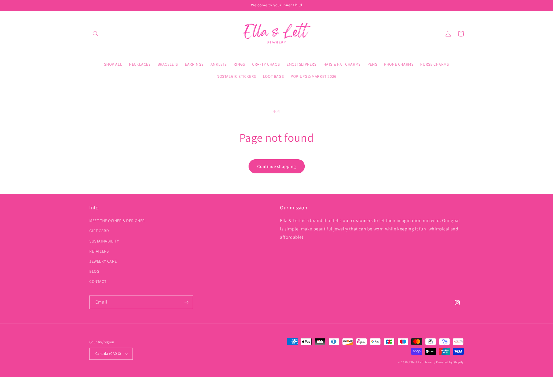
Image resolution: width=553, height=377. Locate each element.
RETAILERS (99, 251)
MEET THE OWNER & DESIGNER (117, 220)
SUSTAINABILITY (104, 241)
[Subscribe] (186, 302)
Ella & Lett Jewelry (422, 362)
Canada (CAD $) (108, 353)
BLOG (94, 271)
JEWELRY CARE (103, 261)
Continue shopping (276, 166)
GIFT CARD (99, 230)
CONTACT (97, 281)
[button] (95, 33)
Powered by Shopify (450, 362)
